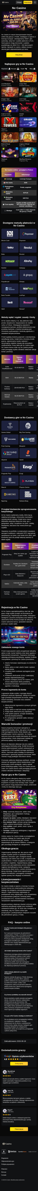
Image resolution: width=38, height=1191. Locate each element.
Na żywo (13, 68)
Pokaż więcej (19, 1129)
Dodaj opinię (19, 1063)
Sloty (31, 68)
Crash (22, 68)
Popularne (5, 68)
